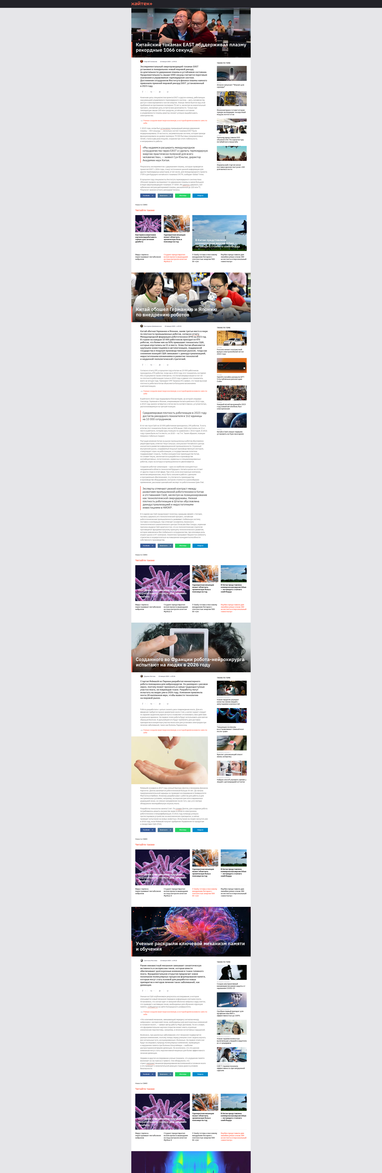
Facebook (148, 195)
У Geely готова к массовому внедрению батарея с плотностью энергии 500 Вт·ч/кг (204, 258)
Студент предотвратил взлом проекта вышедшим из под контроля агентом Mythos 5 (176, 258)
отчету (195, 334)
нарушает (150, 1063)
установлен (166, 128)
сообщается (153, 1007)
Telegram (200, 195)
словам (179, 808)
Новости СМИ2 (141, 205)
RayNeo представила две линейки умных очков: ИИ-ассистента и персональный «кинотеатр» (233, 258)
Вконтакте (165, 195)
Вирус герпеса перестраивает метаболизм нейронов (148, 256)
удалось (186, 184)
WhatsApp (182, 195)
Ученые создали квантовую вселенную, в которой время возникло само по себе (175, 121)
